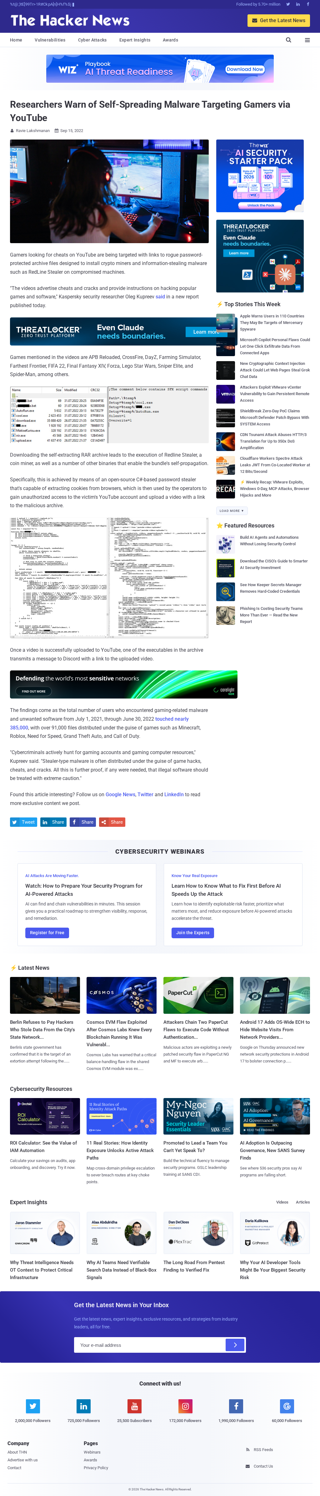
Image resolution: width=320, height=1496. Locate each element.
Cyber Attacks (92, 39)
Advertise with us (23, 1460)
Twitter (145, 794)
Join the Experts (192, 932)
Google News (120, 794)
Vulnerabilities (50, 39)
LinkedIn (174, 794)
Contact (14, 1467)
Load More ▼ (232, 511)
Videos (282, 1202)
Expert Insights (135, 39)
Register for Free (47, 932)
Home (16, 39)
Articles (303, 1202)
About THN (17, 1452)
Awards (170, 39)
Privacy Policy (96, 1467)
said (160, 297)
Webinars (92, 1452)
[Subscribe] (235, 1345)
